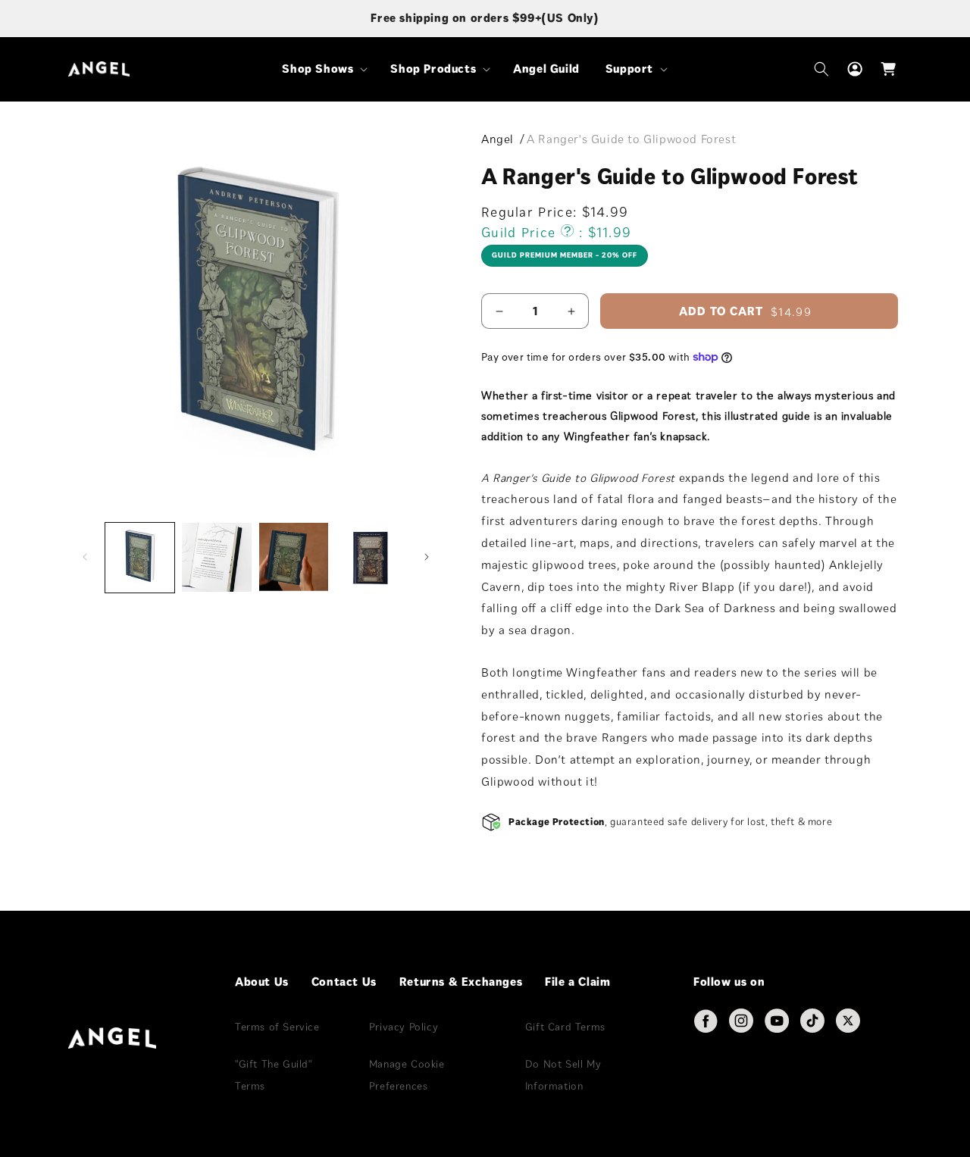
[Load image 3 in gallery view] (293, 557)
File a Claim (577, 981)
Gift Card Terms (565, 1027)
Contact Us (344, 981)
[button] (323, 69)
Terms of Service (277, 1027)
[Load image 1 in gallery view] (139, 557)
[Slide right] (426, 557)
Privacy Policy (403, 1027)
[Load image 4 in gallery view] (370, 557)
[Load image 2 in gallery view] (216, 557)
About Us (262, 981)
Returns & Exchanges (460, 981)
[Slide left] (85, 557)
